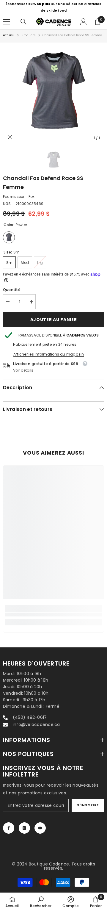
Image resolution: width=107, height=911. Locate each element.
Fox (32, 196)
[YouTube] (40, 828)
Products (28, 35)
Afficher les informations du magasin (48, 354)
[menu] (6, 21)
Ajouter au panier (53, 320)
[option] (53, 7)
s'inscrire (88, 805)
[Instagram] (24, 828)
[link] (53, 614)
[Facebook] (8, 828)
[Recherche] (23, 21)
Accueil (9, 35)
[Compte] (83, 21)
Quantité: (12, 289)
